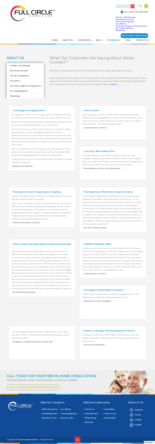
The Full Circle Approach (125, 22)
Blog (98, 40)
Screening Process (49, 413)
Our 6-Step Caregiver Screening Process (131, 26)
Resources (89, 422)
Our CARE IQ (121, 24)
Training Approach (69, 413)
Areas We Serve (91, 413)
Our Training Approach (124, 28)
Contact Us (142, 40)
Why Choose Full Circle (125, 19)
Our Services (84, 40)
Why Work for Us (49, 418)
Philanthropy (120, 30)
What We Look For (50, 409)
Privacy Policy (110, 418)
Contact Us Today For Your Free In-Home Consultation (33, 387)
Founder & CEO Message (125, 17)
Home (55, 40)
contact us (113, 84)
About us (68, 40)
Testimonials (113, 40)
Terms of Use (110, 413)
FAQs (128, 40)
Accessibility (109, 409)
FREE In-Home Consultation (134, 35)
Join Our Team (67, 418)
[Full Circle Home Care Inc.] (32, 22)
